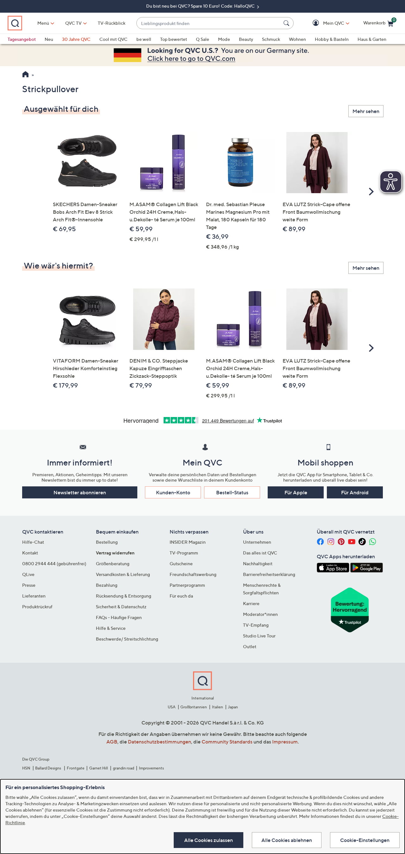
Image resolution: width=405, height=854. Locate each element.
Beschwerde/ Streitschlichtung (127, 639)
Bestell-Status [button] (232, 492)
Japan (233, 707)
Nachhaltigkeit (257, 563)
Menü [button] (43, 23)
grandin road (123, 768)
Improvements (151, 768)
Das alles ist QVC (260, 552)
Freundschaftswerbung (193, 574)
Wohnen (297, 39)
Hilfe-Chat (33, 542)
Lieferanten (34, 595)
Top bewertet (173, 39)
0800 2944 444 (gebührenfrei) (54, 563)
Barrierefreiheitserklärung (269, 574)
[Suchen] (287, 23)
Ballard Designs (48, 768)
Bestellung (107, 542)
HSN (26, 768)
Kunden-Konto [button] (173, 492)
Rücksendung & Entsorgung (123, 595)
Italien (217, 707)
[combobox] (209, 23)
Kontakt (30, 552)
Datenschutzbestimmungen (159, 741)
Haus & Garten (372, 39)
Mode (224, 39)
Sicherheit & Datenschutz (121, 606)
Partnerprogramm (187, 585)
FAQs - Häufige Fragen (119, 617)
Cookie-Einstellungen (364, 840)
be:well (143, 39)
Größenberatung (112, 563)
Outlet (249, 646)
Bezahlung (106, 585)
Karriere (251, 603)
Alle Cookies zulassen (208, 840)
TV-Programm (184, 552)
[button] (324, 23)
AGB (111, 741)
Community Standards (227, 741)
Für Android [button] (355, 492)
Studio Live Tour (259, 635)
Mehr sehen (365, 111)
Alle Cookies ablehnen (286, 840)
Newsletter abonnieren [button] (79, 492)
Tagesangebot (22, 39)
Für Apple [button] (295, 492)
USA (172, 707)
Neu (49, 39)
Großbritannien (193, 707)
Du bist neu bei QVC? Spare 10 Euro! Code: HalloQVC (201, 6)
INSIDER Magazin (188, 542)
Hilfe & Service (111, 628)
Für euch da (181, 595)
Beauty (246, 39)
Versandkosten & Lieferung (123, 574)
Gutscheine (181, 563)
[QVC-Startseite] (25, 75)
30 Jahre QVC (76, 39)
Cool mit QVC (113, 39)
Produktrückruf (37, 606)
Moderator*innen (260, 614)
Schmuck (271, 39)
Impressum (285, 741)
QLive (28, 574)
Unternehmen (257, 542)
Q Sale (202, 39)
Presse (28, 585)
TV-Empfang (256, 625)
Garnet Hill (98, 768)
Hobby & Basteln (332, 39)
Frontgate (75, 768)
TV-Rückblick (111, 23)
